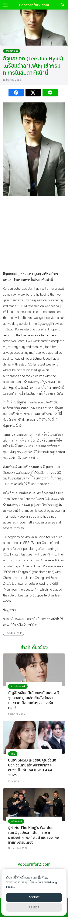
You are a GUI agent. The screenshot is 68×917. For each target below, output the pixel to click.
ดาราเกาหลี (11, 51)
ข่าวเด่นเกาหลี (18, 686)
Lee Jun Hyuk (13, 633)
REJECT (34, 907)
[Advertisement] (34, 233)
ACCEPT (34, 897)
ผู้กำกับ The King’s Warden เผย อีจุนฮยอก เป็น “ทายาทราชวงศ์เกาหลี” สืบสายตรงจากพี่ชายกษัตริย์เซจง (34, 835)
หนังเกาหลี (16, 821)
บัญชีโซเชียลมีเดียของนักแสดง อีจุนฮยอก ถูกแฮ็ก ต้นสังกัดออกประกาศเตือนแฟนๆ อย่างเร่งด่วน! (33, 700)
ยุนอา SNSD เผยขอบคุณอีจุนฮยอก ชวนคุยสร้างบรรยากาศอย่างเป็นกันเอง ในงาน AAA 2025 (32, 767)
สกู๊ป (13, 753)
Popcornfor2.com (34, 4)
